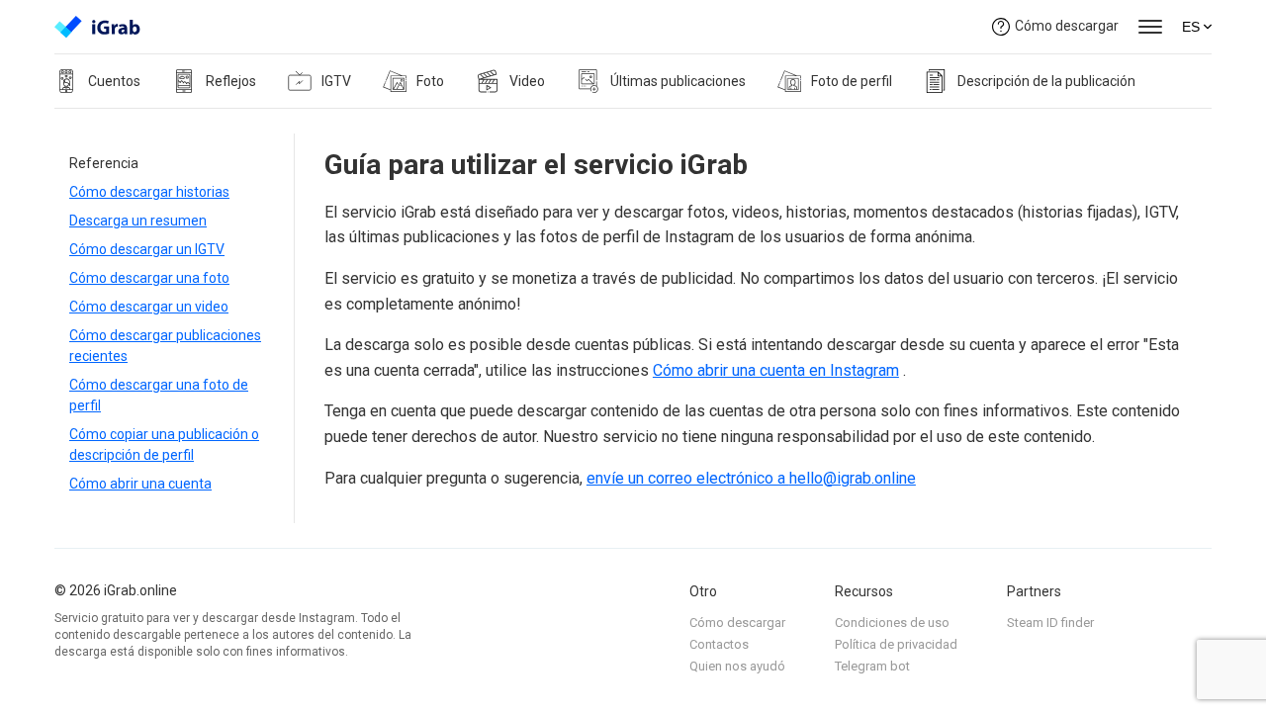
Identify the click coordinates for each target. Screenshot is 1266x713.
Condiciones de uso (892, 622)
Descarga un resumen (138, 220)
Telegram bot (872, 666)
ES (1191, 27)
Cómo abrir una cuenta (140, 483)
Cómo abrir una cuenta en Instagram (776, 370)
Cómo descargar (1067, 26)
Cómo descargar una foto (149, 278)
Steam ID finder (1050, 622)
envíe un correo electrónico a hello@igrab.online (751, 478)
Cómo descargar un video (148, 306)
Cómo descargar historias (149, 192)
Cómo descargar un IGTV (147, 249)
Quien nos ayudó (737, 666)
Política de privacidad (896, 644)
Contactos (719, 644)
